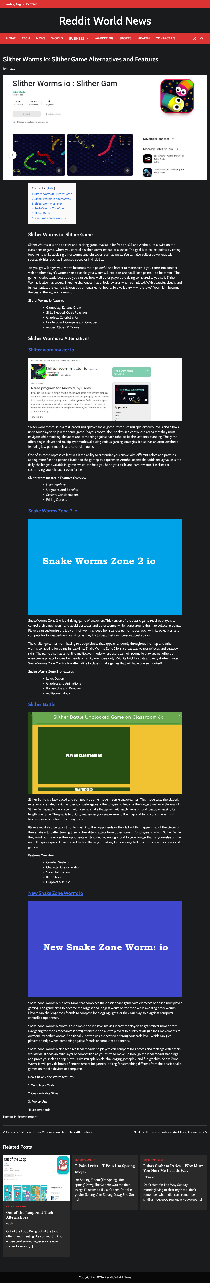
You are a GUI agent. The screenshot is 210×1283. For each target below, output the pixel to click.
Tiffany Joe (80, 1172)
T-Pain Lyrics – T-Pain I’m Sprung (105, 1165)
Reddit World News (105, 20)
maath (11, 68)
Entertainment (27, 1117)
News (40, 38)
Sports (125, 38)
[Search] (202, 39)
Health (144, 38)
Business (76, 38)
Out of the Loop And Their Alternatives (30, 1215)
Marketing (104, 38)
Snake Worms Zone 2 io (53, 511)
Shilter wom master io (51, 350)
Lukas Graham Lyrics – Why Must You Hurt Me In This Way (173, 1168)
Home (11, 38)
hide (50, 188)
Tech (26, 38)
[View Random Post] (195, 39)
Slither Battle (41, 704)
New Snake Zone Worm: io (55, 893)
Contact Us (165, 38)
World (57, 38)
